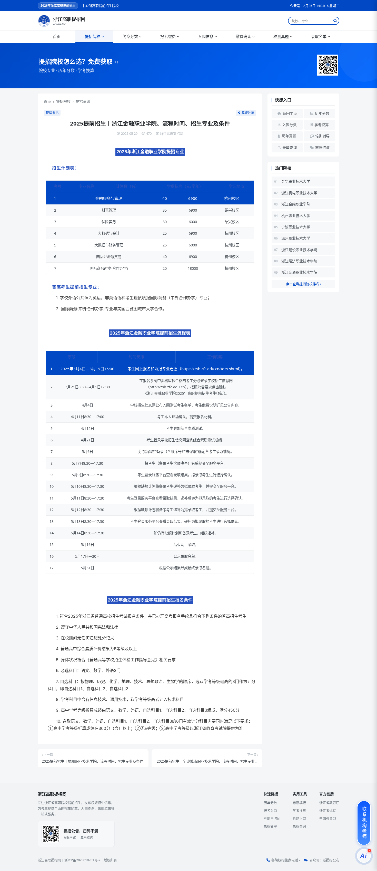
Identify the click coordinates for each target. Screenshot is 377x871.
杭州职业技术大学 (295, 215)
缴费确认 (243, 36)
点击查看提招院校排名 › (303, 284)
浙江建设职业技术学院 (299, 249)
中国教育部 (327, 818)
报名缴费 (168, 36)
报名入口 (270, 810)
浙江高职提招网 (49, 860)
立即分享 (248, 113)
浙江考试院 (327, 810)
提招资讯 (83, 101)
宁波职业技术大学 (295, 226)
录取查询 (299, 826)
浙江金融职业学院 (295, 204)
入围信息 (205, 36)
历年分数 (270, 802)
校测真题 (281, 36)
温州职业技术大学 (295, 238)
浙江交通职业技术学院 (299, 272)
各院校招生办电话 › (285, 860)
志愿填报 (299, 802)
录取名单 (318, 36)
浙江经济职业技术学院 (299, 260)
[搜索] (335, 20)
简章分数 (130, 36)
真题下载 (299, 818)
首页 (57, 36)
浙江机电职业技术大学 (299, 192)
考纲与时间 (272, 818)
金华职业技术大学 (295, 181)
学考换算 (299, 810)
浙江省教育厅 (329, 802)
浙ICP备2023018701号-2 (82, 860)
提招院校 (92, 36)
